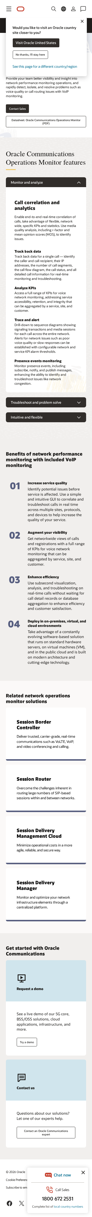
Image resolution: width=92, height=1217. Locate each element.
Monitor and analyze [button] (27, 182)
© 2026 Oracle (15, 1172)
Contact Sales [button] (17, 109)
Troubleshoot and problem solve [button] (36, 402)
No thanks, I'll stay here (30, 55)
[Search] (54, 9)
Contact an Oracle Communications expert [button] (46, 1132)
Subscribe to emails (19, 1187)
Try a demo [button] (27, 1042)
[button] (9, 9)
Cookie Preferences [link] (18, 1180)
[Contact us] (83, 9)
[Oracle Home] (21, 9)
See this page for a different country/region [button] (45, 66)
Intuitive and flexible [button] (27, 417)
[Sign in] (73, 9)
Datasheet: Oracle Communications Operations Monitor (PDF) (46, 121)
